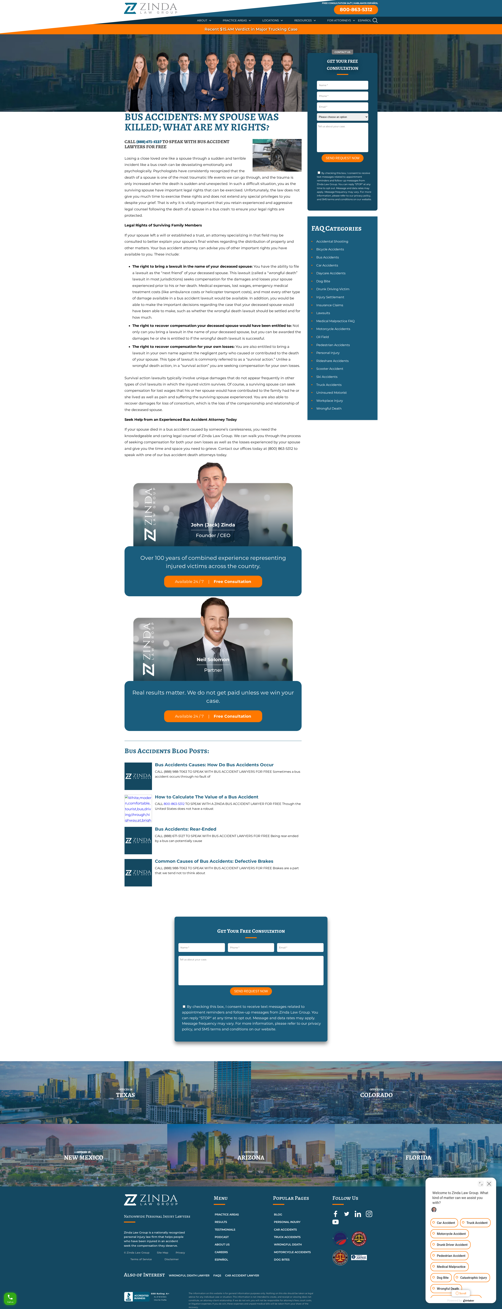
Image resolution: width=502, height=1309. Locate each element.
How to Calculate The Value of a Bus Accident (206, 797)
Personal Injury (328, 353)
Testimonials (225, 1229)
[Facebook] (336, 1216)
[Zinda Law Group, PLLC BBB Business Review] (154, 1297)
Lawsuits (323, 313)
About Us (222, 1244)
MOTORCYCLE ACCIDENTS (292, 1252)
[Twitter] (347, 1216)
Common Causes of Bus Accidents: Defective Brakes (214, 861)
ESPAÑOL (221, 1259)
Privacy (180, 1252)
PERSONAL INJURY (287, 1222)
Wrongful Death (329, 408)
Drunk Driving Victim (332, 289)
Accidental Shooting (332, 241)
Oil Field (322, 337)
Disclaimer (172, 1259)
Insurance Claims (329, 305)
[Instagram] (369, 1216)
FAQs (217, 1275)
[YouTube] (335, 1224)
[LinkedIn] (358, 1216)
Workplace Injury (329, 401)
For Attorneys (339, 20)
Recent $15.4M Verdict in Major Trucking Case (251, 29)
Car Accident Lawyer (242, 1275)
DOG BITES (282, 1259)
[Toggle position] (481, 1184)
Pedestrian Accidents (333, 345)
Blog (278, 1214)
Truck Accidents (329, 385)
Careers (221, 1252)
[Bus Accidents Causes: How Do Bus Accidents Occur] (138, 776)
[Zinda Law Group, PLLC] (150, 8)
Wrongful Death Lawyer (189, 1275)
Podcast (222, 1237)
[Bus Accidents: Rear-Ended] (138, 840)
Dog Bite (323, 281)
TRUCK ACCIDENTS (287, 1237)
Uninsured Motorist (331, 393)
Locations (270, 20)
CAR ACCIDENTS (285, 1229)
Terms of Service (141, 1259)
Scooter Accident (329, 369)
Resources (303, 20)
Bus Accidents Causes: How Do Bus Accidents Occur (214, 764)
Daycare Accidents (331, 273)
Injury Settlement (330, 297)
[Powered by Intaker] (469, 1301)
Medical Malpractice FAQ (335, 321)
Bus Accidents (327, 257)
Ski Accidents (326, 377)
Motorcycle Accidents (333, 329)
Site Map (162, 1252)
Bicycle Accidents (330, 249)
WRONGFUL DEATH (288, 1244)
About (202, 20)
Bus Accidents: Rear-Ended (185, 829)
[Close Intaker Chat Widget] (489, 1184)
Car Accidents (327, 265)
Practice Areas (235, 20)
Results (221, 1222)
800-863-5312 (356, 9)
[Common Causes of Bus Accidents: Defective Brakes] (138, 872)
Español (364, 20)
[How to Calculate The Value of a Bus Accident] (138, 808)
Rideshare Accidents (332, 361)
